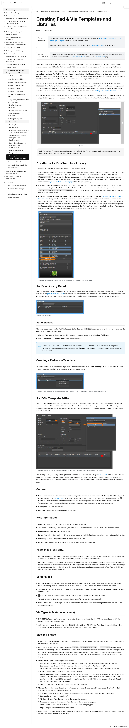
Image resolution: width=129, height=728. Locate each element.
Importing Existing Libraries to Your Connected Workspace (19, 131)
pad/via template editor (55, 294)
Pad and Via (102, 475)
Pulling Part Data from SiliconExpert (15, 106)
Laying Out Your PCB (13, 48)
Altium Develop (103, 38)
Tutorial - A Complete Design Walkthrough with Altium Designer (17, 17)
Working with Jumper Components (16, 152)
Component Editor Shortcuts (17, 162)
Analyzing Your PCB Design (15, 51)
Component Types (14, 88)
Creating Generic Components (14, 126)
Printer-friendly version (120, 726)
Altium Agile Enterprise (57, 41)
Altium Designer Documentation (50, 11)
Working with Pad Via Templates (106, 91)
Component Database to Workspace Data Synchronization (17, 138)
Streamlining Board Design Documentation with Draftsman (16, 55)
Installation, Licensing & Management (13, 178)
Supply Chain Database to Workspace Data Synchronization (17, 145)
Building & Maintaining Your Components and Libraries (78, 11)
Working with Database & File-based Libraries (17, 166)
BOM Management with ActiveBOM (13, 38)
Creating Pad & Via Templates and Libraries (17, 157)
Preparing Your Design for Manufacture (14, 60)
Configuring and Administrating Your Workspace (16, 172)
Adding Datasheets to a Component (15, 115)
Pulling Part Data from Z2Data (17, 110)
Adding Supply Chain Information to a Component (18, 101)
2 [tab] (82, 145)
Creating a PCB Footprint (16, 85)
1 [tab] (79, 145)
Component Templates (15, 91)
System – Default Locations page (61, 182)
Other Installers (100, 57)
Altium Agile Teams (115, 38)
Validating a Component (15, 119)
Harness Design (11, 68)
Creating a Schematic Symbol (17, 82)
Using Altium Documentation (17, 186)
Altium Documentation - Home (17, 194)
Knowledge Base (13, 197)
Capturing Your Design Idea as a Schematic (16, 28)
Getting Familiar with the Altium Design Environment (16, 22)
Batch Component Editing (16, 79)
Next (122, 122)
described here (59, 498)
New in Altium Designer (13, 13)
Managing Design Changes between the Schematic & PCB (16, 44)
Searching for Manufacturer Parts (16, 96)
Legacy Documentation (77, 57)
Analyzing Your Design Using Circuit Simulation (15, 33)
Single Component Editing (16, 76)
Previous (39, 122)
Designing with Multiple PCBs (15, 64)
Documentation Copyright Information (16, 190)
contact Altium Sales (97, 45)
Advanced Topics (14, 122)
